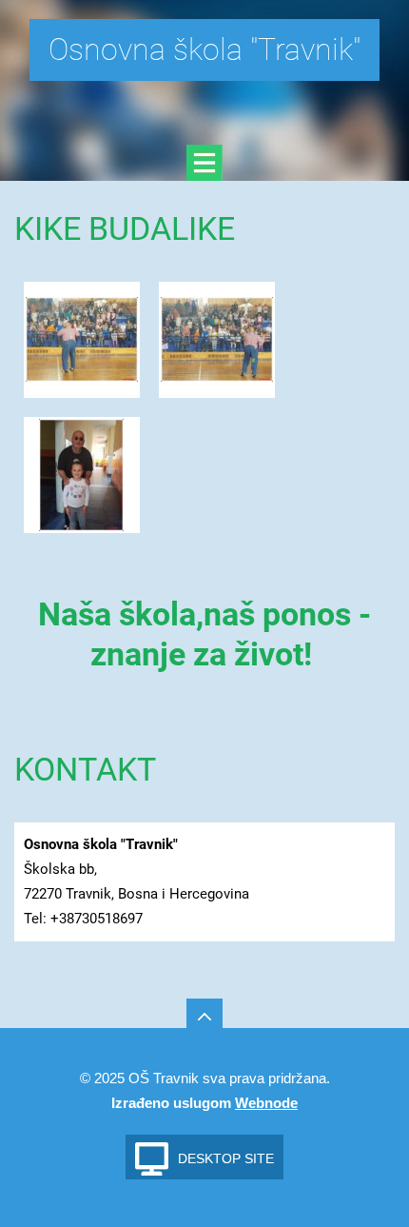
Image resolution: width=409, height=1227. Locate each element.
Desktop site (226, 1158)
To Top (204, 1017)
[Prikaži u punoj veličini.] (82, 340)
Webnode (266, 1103)
